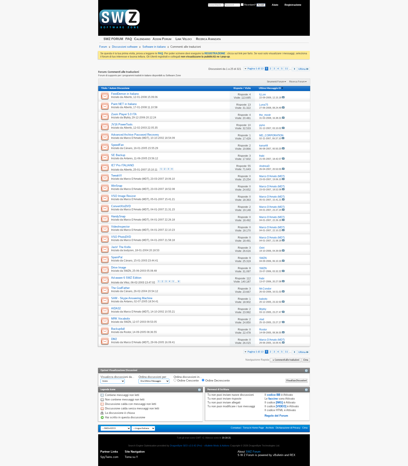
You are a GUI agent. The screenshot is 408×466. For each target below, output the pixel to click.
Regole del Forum (276, 415)
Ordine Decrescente (217, 380)
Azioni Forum (162, 39)
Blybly (127, 117)
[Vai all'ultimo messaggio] (283, 97)
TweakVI (116, 175)
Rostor (127, 332)
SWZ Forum (253, 451)
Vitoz (126, 282)
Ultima (302, 69)
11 (286, 68)
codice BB (273, 394)
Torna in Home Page (253, 427)
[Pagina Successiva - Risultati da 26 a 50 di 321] (294, 69)
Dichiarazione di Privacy (288, 427)
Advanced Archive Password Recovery (135, 134)
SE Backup (118, 155)
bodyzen (129, 250)
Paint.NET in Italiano (124, 104)
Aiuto (275, 4)
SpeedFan (117, 144)
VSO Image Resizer (123, 196)
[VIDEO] (281, 406)
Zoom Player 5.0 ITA (124, 114)
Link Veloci (184, 39)
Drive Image (118, 267)
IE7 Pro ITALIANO (122, 165)
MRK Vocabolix (120, 318)
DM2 (114, 339)
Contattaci (236, 427)
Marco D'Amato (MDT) (136, 137)
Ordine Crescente (187, 380)
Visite (248, 88)
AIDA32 (116, 308)
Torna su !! (131, 457)
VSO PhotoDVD (121, 236)
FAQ (128, 39)
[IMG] (279, 402)
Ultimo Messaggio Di (270, 88)
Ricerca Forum (297, 81)
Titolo (104, 88)
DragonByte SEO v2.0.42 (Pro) (186, 445)
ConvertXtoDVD (121, 206)
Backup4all (118, 328)
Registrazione (293, 4)
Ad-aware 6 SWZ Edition (126, 277)
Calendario (142, 39)
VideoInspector (120, 226)
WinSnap (116, 185)
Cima (305, 360)
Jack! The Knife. (121, 247)
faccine (273, 398)
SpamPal (116, 257)
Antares (128, 158)
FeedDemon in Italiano (125, 93)
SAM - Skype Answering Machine (131, 298)
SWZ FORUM (113, 39)
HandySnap (118, 216)
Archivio (270, 427)
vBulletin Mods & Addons (217, 445)
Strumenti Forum (275, 81)
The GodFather (120, 288)
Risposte (238, 88)
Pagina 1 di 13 (256, 68)
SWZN (127, 270)
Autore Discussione (119, 88)
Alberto (128, 97)
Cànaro (128, 148)
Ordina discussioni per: (153, 377)
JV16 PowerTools (122, 124)
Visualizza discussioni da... (117, 377)
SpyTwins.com (109, 457)
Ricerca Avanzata (208, 39)
